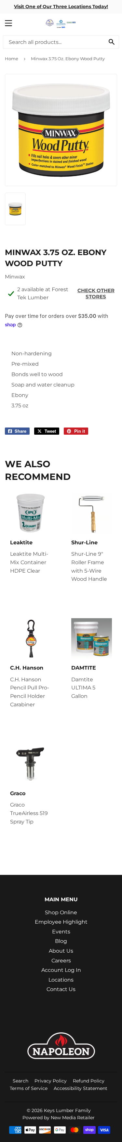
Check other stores (96, 293)
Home (11, 58)
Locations (61, 980)
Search (20, 1080)
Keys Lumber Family (67, 1110)
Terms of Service (28, 1088)
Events (61, 932)
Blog (61, 941)
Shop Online (61, 912)
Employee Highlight (61, 922)
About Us (61, 951)
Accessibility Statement (80, 1088)
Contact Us (61, 989)
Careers (61, 961)
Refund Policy (88, 1080)
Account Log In (61, 970)
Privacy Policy (50, 1080)
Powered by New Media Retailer (58, 1117)
